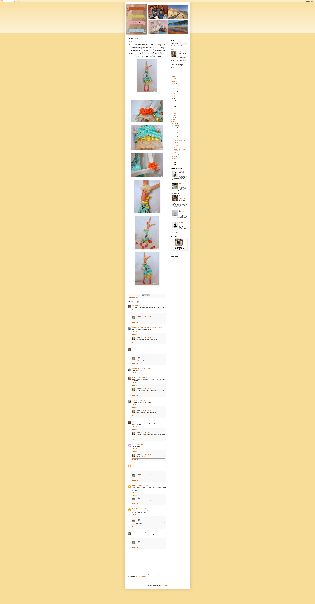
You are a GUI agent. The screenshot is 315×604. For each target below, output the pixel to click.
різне (173, 93)
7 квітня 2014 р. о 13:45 (140, 421)
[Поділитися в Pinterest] (149, 295)
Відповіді (135, 314)
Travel (173, 100)
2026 (174, 106)
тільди (173, 95)
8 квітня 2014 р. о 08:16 (145, 337)
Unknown (134, 465)
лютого (175, 156)
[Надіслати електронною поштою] (143, 295)
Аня (137, 316)
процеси (174, 91)
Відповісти (134, 311)
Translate (182, 45)
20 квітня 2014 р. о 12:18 (146, 498)
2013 (174, 161)
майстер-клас (175, 88)
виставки (174, 78)
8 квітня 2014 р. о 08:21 (145, 432)
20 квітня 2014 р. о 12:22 (146, 542)
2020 (174, 112)
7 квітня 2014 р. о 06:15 (145, 368)
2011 (174, 164)
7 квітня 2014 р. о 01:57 (139, 305)
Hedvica (134, 508)
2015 (174, 119)
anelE (133, 444)
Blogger (166, 585)
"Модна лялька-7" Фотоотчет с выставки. (182, 197)
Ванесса (181, 222)
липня (175, 131)
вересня (176, 129)
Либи (174, 152)
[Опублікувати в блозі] (144, 295)
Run (173, 98)
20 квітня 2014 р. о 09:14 (144, 532)
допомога (174, 80)
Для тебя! (175, 138)
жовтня (175, 127)
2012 (174, 162)
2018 (174, 113)
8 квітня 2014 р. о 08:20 (145, 410)
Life (173, 96)
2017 (174, 115)
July (133, 305)
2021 (174, 110)
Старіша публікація (161, 574)
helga (133, 421)
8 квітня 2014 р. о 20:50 (142, 465)
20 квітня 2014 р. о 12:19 (146, 520)
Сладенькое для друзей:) (179, 140)
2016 (174, 117)
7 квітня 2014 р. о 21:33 (140, 444)
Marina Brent (135, 532)
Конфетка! (181, 171)
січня (175, 158)
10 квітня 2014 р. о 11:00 (145, 474)
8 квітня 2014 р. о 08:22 (145, 454)
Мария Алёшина (136, 368)
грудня (175, 123)
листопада (176, 125)
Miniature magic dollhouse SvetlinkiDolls (141, 327)
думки (173, 81)
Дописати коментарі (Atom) (142, 576)
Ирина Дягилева (136, 348)
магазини (174, 86)
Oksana (134, 377)
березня (176, 154)
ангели (173, 76)
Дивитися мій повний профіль (178, 69)
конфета (174, 85)
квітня (175, 136)
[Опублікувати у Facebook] (147, 295)
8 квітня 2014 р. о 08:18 (145, 388)
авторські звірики (134, 297)
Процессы (175, 142)
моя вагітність (175, 90)
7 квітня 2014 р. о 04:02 (145, 348)
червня (175, 132)
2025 (174, 108)
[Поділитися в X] (146, 295)
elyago (133, 400)
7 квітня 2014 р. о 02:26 (156, 327)
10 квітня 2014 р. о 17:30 (142, 485)
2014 (174, 121)
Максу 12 (181, 183)
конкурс (174, 83)
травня (175, 134)
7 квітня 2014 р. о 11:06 (141, 377)
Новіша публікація (132, 574)
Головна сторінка (147, 574)
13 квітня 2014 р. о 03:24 (142, 508)
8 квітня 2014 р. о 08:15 (145, 316)
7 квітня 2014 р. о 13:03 (141, 400)
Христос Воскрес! (177, 147)
